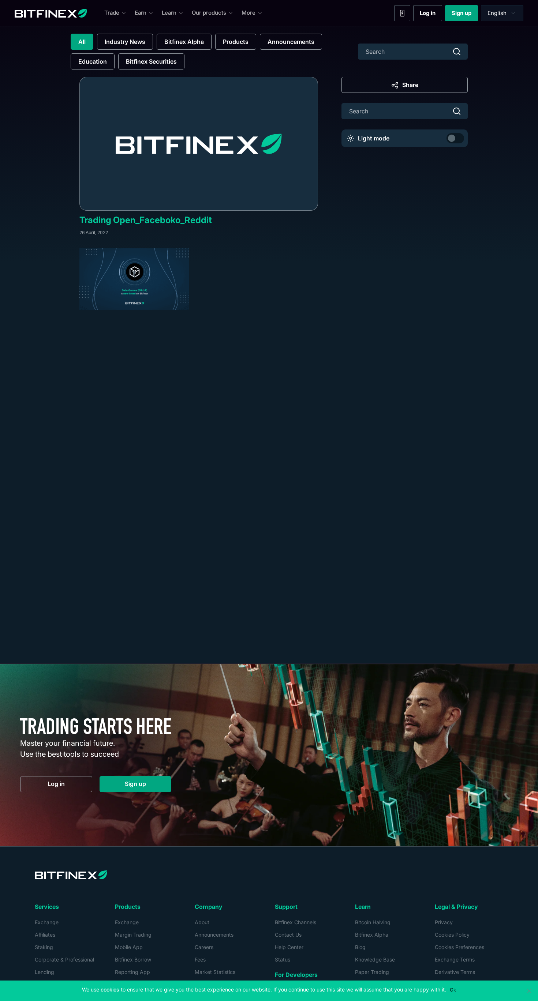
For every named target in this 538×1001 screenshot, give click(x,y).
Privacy (444, 922)
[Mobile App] (402, 13)
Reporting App (132, 972)
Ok (453, 990)
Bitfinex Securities (151, 61)
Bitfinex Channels (295, 922)
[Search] (456, 52)
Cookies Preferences (459, 947)
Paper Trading (372, 972)
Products (236, 41)
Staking (44, 947)
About (202, 922)
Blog (360, 947)
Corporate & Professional (64, 959)
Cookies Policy (452, 935)
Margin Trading (133, 935)
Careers (204, 947)
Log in (431, 15)
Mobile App (129, 947)
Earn (140, 12)
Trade (111, 12)
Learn (169, 12)
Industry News (125, 41)
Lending (44, 972)
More (248, 12)
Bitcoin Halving (373, 922)
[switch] (455, 138)
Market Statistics (215, 972)
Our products (209, 12)
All (82, 41)
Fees (200, 959)
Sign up (465, 15)
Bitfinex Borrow (133, 959)
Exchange (47, 922)
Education (92, 61)
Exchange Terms (455, 959)
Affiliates (45, 935)
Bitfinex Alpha (184, 41)
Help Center (289, 947)
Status (282, 959)
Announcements (291, 41)
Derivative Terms (455, 972)
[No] (529, 990)
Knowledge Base (375, 959)
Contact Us (288, 935)
